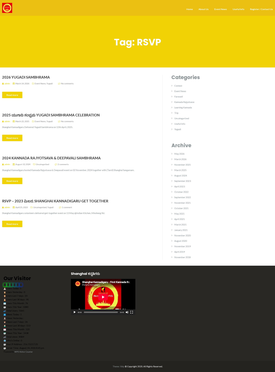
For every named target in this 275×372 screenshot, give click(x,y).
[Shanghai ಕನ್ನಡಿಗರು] (7, 7)
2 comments (63, 164)
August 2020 (180, 240)
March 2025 (180, 170)
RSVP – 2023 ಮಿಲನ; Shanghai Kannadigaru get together (55, 201)
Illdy (122, 366)
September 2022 (182, 197)
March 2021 (180, 224)
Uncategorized (42, 164)
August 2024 (180, 175)
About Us (204, 9)
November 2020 (182, 235)
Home (189, 9)
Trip (176, 112)
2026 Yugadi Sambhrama (26, 77)
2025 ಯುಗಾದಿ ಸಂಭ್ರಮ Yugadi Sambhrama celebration (51, 115)
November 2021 (182, 202)
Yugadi (50, 83)
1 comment (67, 207)
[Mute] (127, 312)
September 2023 (182, 181)
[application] (103, 297)
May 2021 (179, 213)
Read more (12, 95)
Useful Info (238, 9)
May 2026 (179, 153)
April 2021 (179, 219)
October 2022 (181, 191)
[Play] (74, 312)
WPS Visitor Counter (23, 352)
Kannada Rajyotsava (184, 102)
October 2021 (181, 208)
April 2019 (179, 251)
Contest (178, 85)
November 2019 (182, 246)
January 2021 (180, 230)
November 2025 (182, 164)
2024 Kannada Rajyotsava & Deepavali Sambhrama (51, 158)
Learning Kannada (183, 107)
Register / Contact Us (261, 9)
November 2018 (182, 257)
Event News (220, 9)
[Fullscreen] (131, 312)
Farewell (178, 96)
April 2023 (179, 186)
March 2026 (180, 159)
